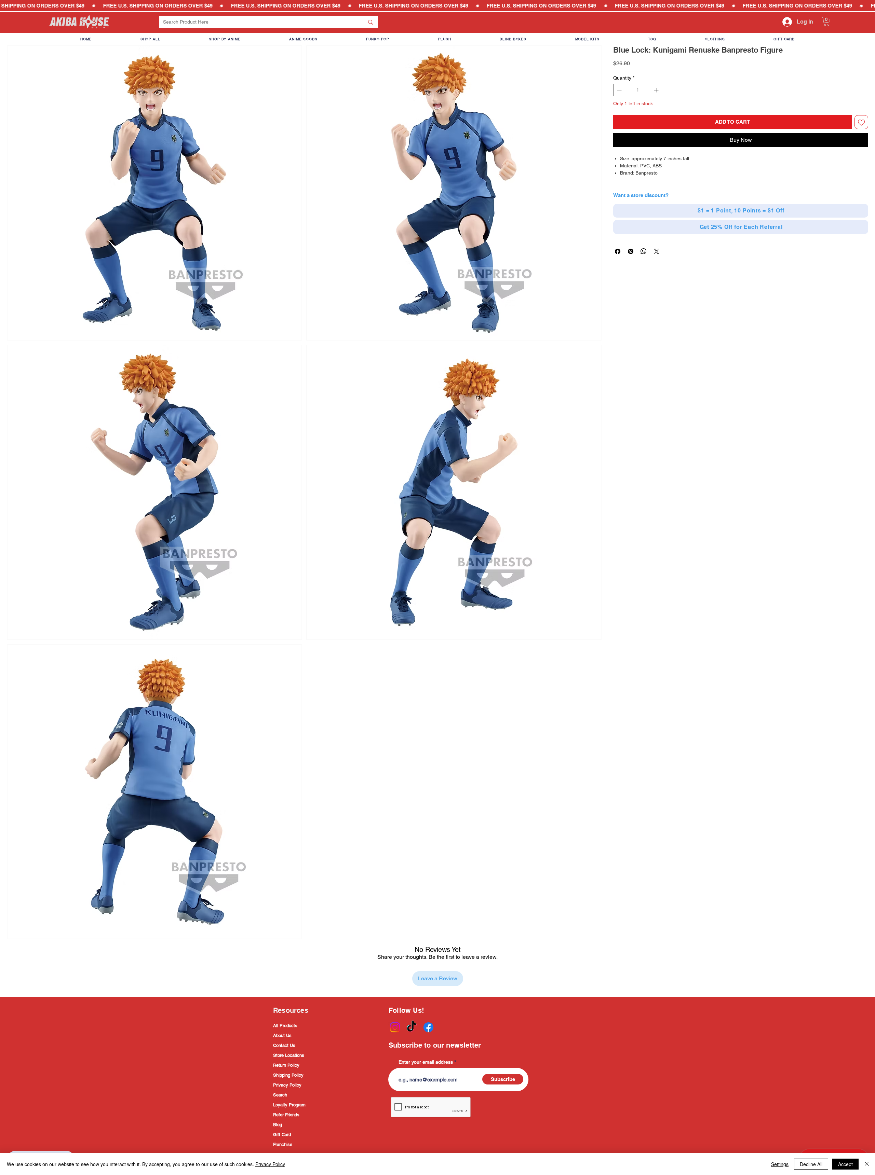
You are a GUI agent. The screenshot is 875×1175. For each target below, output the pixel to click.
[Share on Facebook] (618, 251)
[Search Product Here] (370, 22)
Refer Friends (286, 1114)
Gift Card (282, 1134)
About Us (282, 1035)
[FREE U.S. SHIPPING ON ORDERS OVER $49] (437, 6)
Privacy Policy (287, 1085)
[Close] (867, 1164)
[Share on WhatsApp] (644, 251)
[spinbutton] (637, 90)
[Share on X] (656, 251)
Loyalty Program (289, 1104)
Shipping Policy (288, 1075)
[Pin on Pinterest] (631, 251)
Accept (845, 1164)
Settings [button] (780, 1164)
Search (280, 1094)
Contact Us (284, 1045)
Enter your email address (426, 1062)
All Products (285, 1025)
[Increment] (656, 90)
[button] (827, 21)
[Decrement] (618, 90)
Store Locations (288, 1055)
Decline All (811, 1164)
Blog (277, 1124)
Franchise (282, 1144)
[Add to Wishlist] (861, 122)
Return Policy (286, 1065)
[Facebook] (428, 1027)
